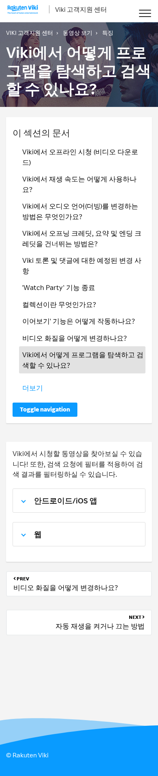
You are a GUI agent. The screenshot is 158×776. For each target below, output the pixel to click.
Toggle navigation (45, 409)
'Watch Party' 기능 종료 (58, 287)
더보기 (32, 388)
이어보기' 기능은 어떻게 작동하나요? (78, 321)
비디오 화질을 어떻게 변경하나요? (74, 338)
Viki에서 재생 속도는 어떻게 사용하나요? (79, 184)
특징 (107, 32)
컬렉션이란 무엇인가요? (59, 304)
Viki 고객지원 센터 (81, 9)
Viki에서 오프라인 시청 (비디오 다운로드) (80, 156)
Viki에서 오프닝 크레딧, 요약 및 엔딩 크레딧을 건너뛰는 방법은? (81, 238)
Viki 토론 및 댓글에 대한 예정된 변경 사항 (81, 265)
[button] (145, 13)
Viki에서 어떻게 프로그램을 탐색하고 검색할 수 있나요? (82, 359)
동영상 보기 (77, 32)
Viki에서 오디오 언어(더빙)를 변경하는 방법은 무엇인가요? (80, 211)
